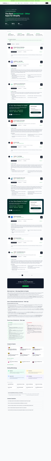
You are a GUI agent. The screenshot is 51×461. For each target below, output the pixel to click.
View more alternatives (10, 364)
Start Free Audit (37, 0)
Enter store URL (33, 108)
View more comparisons (10, 358)
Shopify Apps (9, 9)
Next (31, 275)
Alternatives (19, 88)
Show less (41, 88)
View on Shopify (13, 88)
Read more (6, 21)
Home (6, 9)
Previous (20, 275)
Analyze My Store (35, 112)
